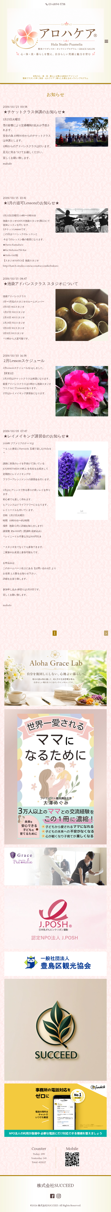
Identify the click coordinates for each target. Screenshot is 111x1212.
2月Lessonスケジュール (24, 360)
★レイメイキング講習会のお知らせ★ (36, 436)
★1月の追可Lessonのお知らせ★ (31, 203)
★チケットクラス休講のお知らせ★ (34, 112)
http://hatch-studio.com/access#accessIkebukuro (30, 266)
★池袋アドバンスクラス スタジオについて (41, 283)
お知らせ (55, 94)
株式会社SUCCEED (55, 1185)
